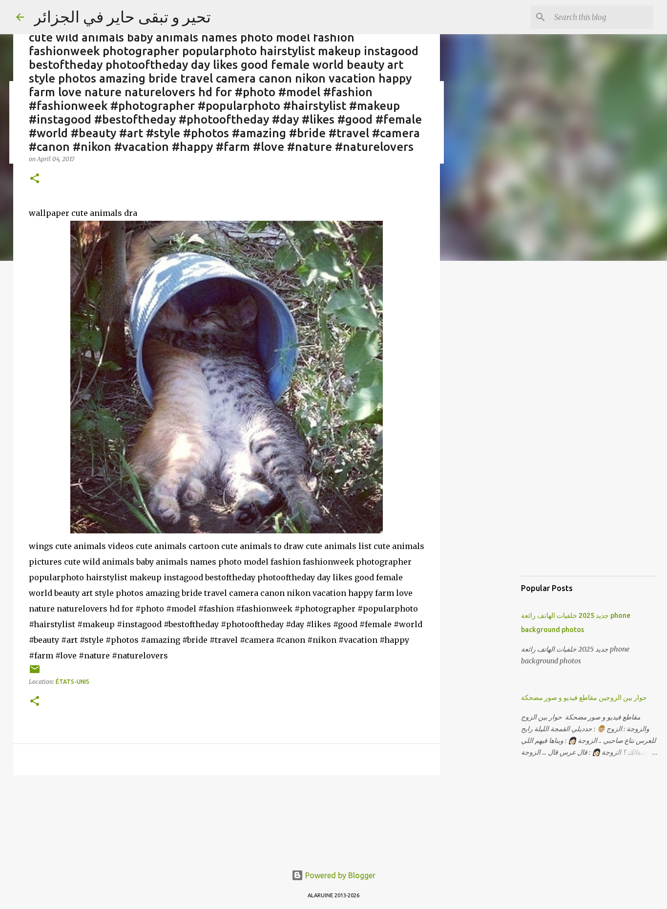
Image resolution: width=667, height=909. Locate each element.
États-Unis (72, 681)
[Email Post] (35, 673)
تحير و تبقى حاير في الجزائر (122, 16)
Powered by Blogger (339, 875)
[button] (35, 179)
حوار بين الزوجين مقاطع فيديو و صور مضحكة (584, 697)
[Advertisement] (490, 422)
